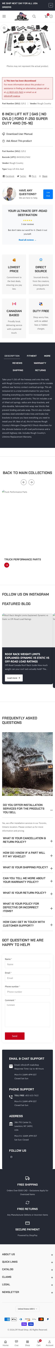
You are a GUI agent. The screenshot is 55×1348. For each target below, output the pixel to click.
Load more (12, 678)
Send (14, 1036)
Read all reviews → (27, 240)
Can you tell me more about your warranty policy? (24, 880)
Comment (10, 1000)
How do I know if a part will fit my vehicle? (24, 854)
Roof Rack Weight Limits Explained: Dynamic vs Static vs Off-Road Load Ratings (27, 657)
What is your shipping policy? (25, 867)
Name (8, 959)
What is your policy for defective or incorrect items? (21, 907)
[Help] (51, 16)
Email (8, 973)
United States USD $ (26, 1309)
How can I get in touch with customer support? (24, 923)
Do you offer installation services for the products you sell (23, 808)
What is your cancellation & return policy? (24, 840)
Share (44, 176)
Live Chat (48, 194)
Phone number (12, 986)
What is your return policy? (24, 893)
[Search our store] (35, 16)
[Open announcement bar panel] (51, 5)
